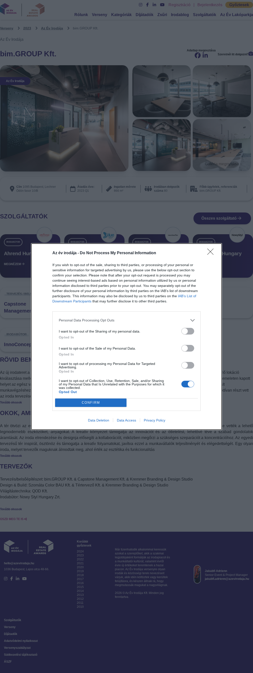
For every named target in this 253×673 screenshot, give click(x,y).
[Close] (212, 253)
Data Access (126, 420)
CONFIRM (91, 402)
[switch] (187, 331)
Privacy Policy (154, 420)
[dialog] (126, 337)
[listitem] (126, 320)
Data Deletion (98, 420)
